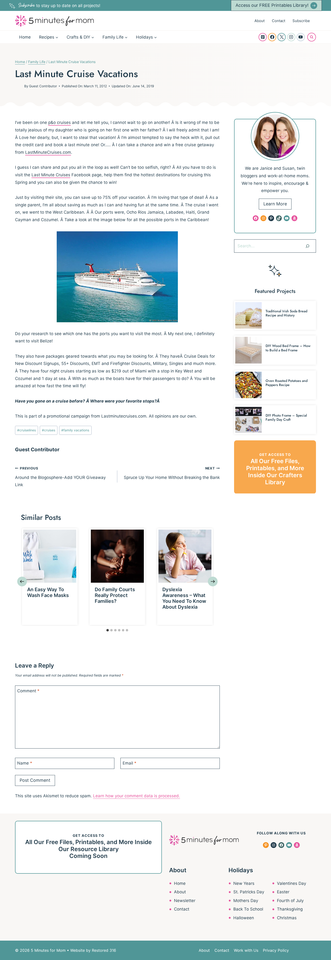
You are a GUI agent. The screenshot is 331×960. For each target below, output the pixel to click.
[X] (281, 37)
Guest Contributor (43, 86)
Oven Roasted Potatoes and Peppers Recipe (286, 382)
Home (25, 37)
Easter (283, 891)
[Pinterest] (263, 37)
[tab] (107, 630)
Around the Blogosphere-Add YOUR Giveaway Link (60, 476)
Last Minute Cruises (51, 174)
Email (129, 763)
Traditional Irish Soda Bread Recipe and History (286, 313)
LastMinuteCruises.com (48, 152)
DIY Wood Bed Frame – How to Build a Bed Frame (288, 347)
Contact (278, 20)
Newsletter (184, 900)
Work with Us (246, 950)
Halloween (243, 917)
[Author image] (18, 86)
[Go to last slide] (22, 581)
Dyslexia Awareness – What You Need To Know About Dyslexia (184, 598)
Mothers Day (245, 900)
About (259, 20)
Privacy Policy (276, 950)
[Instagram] (291, 37)
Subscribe (301, 20)
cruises (48, 430)
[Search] (307, 246)
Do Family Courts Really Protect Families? (115, 595)
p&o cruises (59, 122)
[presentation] (49, 556)
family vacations (75, 430)
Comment (28, 690)
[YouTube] (301, 37)
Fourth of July (290, 900)
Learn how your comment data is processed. (136, 795)
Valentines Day (291, 883)
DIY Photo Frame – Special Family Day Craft (286, 417)
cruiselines (26, 430)
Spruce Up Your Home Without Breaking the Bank (172, 473)
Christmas (287, 917)
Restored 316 (104, 950)
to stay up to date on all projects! (59, 5)
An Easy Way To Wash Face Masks (48, 592)
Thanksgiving (290, 909)
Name (24, 763)
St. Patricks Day (248, 891)
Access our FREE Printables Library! (272, 5)
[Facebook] (272, 37)
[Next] (213, 581)
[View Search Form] (311, 37)
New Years (243, 883)
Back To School (248, 909)
